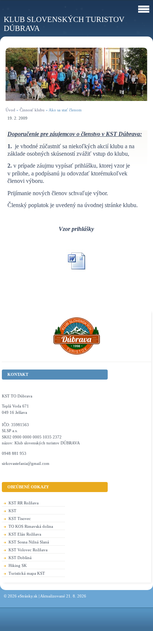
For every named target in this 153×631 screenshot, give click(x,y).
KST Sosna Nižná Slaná (29, 542)
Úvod (10, 110)
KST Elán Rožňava (25, 534)
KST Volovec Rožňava (28, 550)
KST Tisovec (20, 518)
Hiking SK (18, 565)
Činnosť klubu (32, 110)
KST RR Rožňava (24, 503)
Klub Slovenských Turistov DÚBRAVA (64, 23)
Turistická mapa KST (27, 573)
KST (12, 510)
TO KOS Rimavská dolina (31, 526)
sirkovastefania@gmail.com (25, 463)
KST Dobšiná (20, 557)
